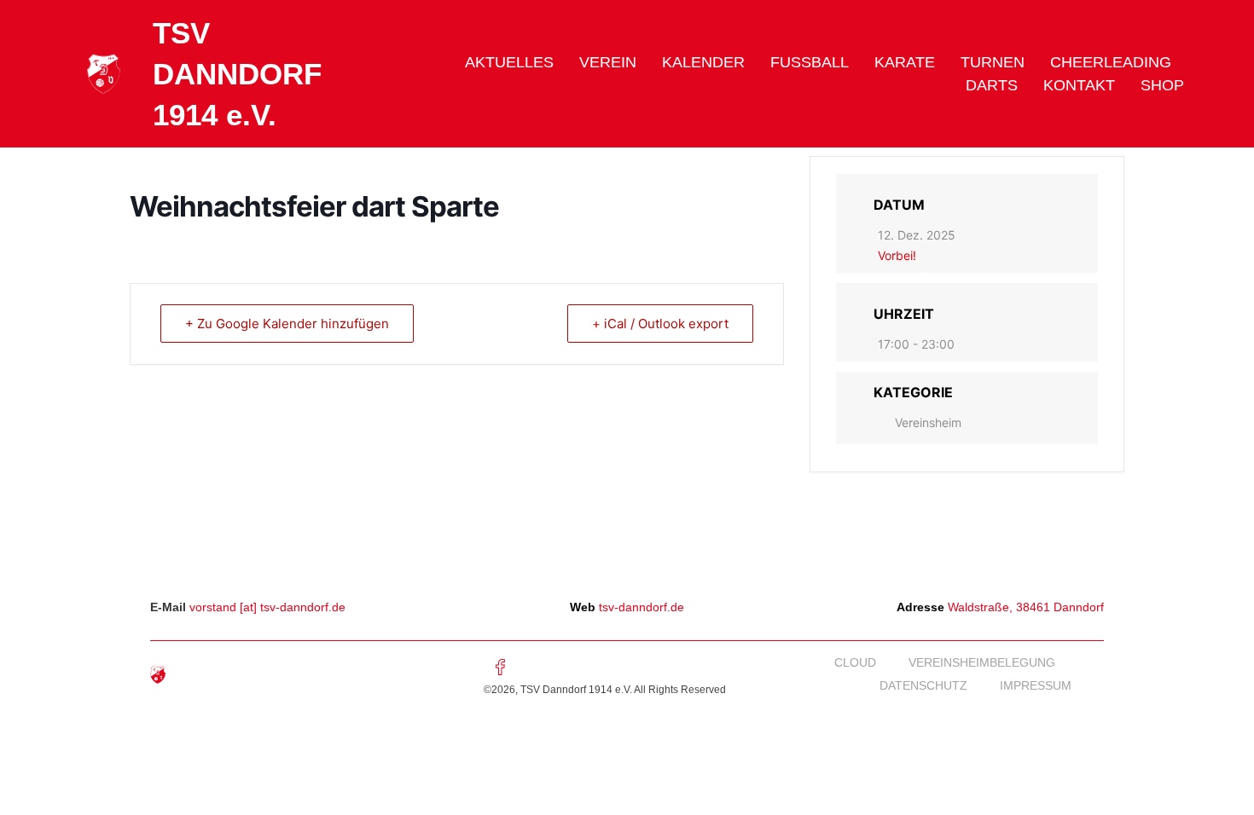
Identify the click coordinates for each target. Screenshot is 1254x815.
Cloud (855, 662)
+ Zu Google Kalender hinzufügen (287, 323)
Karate (904, 62)
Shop (1162, 85)
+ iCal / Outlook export (660, 323)
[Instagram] (536, 666)
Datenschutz (923, 685)
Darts (992, 85)
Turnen (993, 62)
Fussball (809, 62)
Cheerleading (1110, 62)
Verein (607, 62)
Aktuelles (509, 62)
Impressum (1035, 685)
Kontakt (1079, 85)
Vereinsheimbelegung (982, 662)
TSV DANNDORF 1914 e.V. (237, 73)
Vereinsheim (928, 422)
